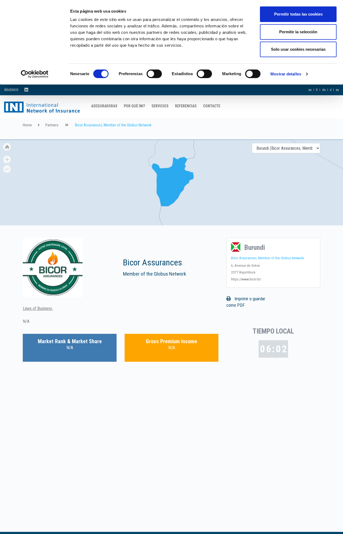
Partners (51, 125)
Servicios (160, 106)
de (324, 90)
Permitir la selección (298, 32)
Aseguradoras (104, 106)
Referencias (186, 106)
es (337, 90)
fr (317, 90)
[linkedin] (26, 89)
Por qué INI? (134, 106)
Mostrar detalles (285, 74)
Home (27, 125)
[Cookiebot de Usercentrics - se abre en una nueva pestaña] (34, 74)
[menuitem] (171, 148)
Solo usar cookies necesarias (298, 49)
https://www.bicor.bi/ (246, 279)
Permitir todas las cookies (298, 14)
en (310, 90)
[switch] (154, 74)
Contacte (211, 106)
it (330, 90)
